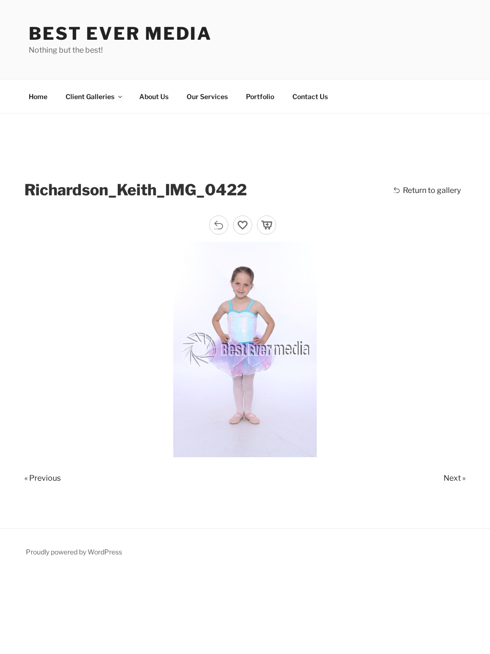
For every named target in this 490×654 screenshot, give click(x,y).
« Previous (42, 478)
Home (38, 96)
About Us (153, 96)
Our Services (207, 96)
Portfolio (260, 96)
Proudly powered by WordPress (74, 552)
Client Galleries (90, 96)
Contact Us (310, 96)
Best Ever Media (120, 33)
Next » (455, 478)
